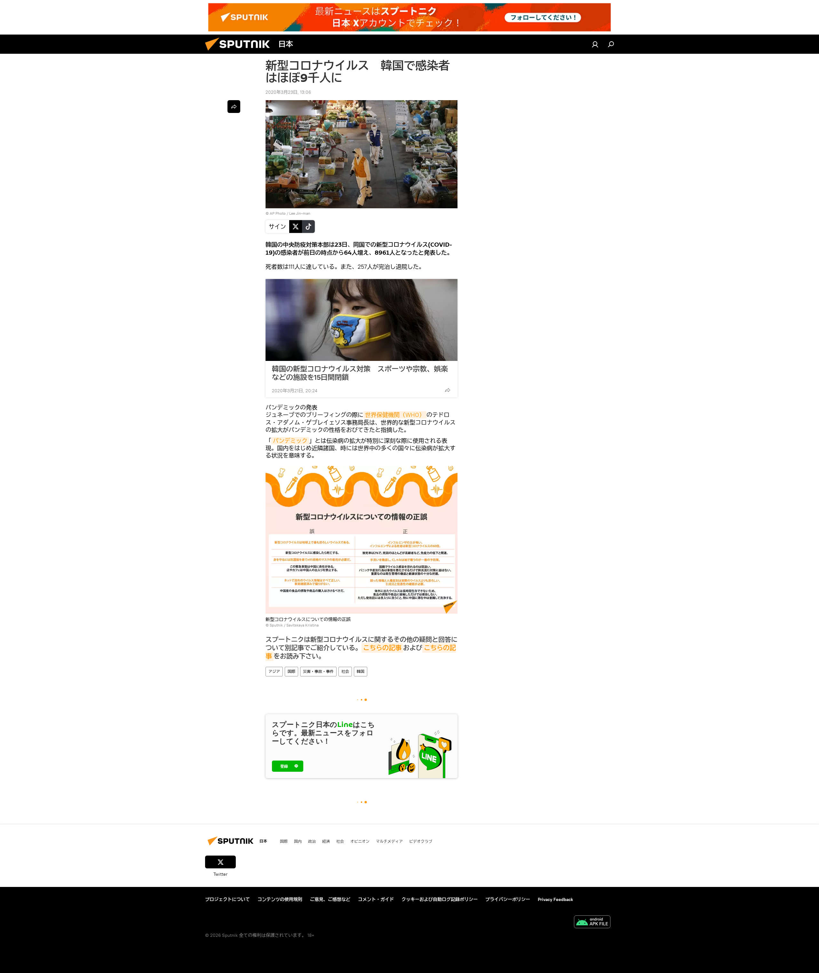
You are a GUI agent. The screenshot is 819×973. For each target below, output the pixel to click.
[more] (447, 390)
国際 (291, 671)
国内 (298, 841)
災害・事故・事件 (318, 671)
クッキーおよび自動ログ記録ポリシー (440, 899)
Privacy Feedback (555, 899)
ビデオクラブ (420, 841)
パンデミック (290, 440)
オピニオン (360, 841)
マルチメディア (389, 841)
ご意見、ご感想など (330, 899)
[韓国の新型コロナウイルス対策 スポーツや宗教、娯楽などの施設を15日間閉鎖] (361, 320)
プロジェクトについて (227, 899)
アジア (274, 671)
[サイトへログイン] (595, 44)
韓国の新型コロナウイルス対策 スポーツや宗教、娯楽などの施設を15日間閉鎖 (360, 373)
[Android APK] (592, 922)
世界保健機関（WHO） (395, 415)
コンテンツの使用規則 (280, 899)
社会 (345, 671)
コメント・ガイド (376, 899)
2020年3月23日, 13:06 (288, 92)
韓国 (360, 671)
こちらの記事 (382, 648)
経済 (326, 841)
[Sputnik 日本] (240, 52)
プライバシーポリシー (507, 899)
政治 (312, 841)
